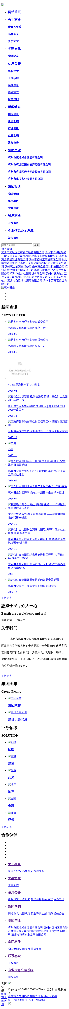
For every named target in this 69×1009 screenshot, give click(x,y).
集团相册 (14, 186)
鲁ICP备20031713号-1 (20, 999)
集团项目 (13, 200)
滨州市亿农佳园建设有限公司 (27, 273)
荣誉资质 (13, 207)
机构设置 (13, 71)
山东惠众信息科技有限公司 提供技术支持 (32, 996)
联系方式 (13, 92)
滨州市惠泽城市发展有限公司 (25, 157)
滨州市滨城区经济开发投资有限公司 (29, 171)
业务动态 (13, 135)
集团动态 (13, 121)
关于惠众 (14, 19)
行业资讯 (13, 128)
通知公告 (13, 142)
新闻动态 (14, 107)
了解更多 (6, 597)
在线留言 (13, 223)
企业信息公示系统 (20, 230)
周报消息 (13, 114)
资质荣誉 (13, 41)
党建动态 (13, 56)
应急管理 (13, 99)
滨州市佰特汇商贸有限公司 (45, 259)
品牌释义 (13, 34)
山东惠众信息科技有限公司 (48, 266)
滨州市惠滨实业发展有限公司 (25, 178)
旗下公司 (6, 248)
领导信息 (13, 85)
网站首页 (14, 12)
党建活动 (13, 193)
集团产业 (14, 150)
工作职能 (13, 78)
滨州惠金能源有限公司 (18, 266)
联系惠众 (14, 215)
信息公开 (14, 63)
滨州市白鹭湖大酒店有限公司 (24, 280)
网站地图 (41, 999)
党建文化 (14, 48)
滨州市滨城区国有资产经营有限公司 (29, 164)
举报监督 (13, 237)
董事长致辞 (14, 26)
